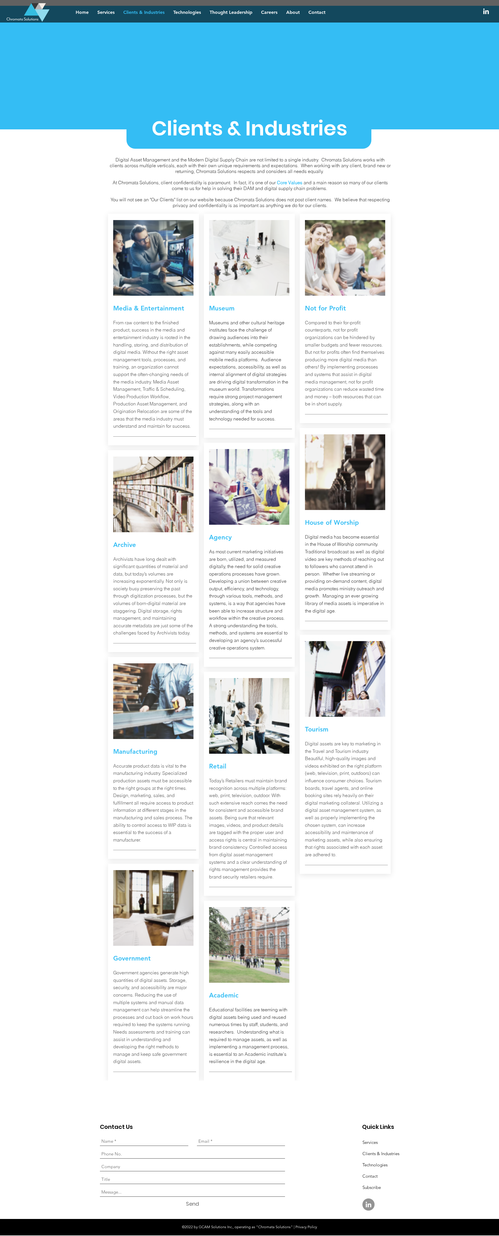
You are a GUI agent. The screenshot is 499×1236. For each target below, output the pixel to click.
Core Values (289, 182)
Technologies (375, 1165)
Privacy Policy (306, 1227)
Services (370, 1142)
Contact (370, 1176)
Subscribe (371, 1187)
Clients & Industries (380, 1153)
